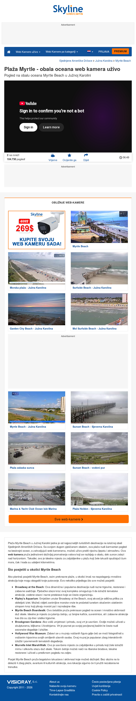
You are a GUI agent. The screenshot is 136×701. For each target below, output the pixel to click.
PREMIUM (120, 51)
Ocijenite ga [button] (69, 160)
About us (54, 681)
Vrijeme (53, 160)
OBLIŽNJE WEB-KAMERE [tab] (68, 202)
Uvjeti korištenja (101, 686)
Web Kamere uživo (27, 51)
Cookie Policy (100, 690)
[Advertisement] (68, 35)
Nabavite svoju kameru (62, 686)
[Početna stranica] (8, 51)
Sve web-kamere (68, 519)
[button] (90, 51)
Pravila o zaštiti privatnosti (107, 694)
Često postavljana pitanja (106, 681)
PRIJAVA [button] (103, 51)
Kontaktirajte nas (59, 694)
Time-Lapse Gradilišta (62, 690)
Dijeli (86, 160)
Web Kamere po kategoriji (61, 51)
